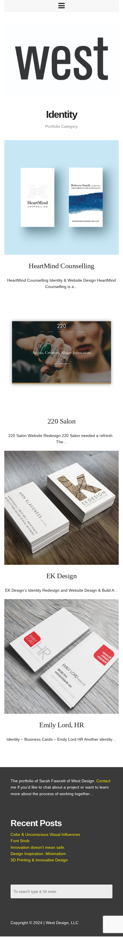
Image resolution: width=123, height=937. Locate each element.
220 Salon (61, 421)
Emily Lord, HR (61, 725)
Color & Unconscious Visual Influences (45, 834)
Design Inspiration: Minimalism (38, 853)
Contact (103, 781)
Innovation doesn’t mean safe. (38, 847)
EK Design (61, 576)
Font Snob (20, 840)
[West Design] (61, 61)
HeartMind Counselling (61, 266)
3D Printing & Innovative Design (39, 860)
